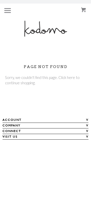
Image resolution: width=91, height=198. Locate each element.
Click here (66, 77)
